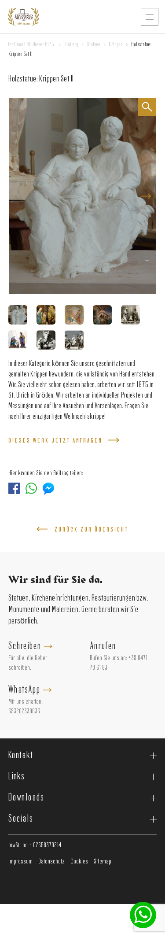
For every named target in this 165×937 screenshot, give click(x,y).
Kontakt (20, 755)
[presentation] (146, 196)
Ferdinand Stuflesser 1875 (31, 44)
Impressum (20, 862)
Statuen (93, 44)
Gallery (71, 44)
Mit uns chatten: (25, 702)
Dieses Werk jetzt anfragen (55, 440)
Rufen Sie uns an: (108, 658)
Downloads (26, 797)
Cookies (79, 862)
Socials (20, 819)
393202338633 (24, 711)
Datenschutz (51, 862)
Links (16, 776)
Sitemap (102, 862)
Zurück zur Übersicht (91, 529)
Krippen (116, 44)
